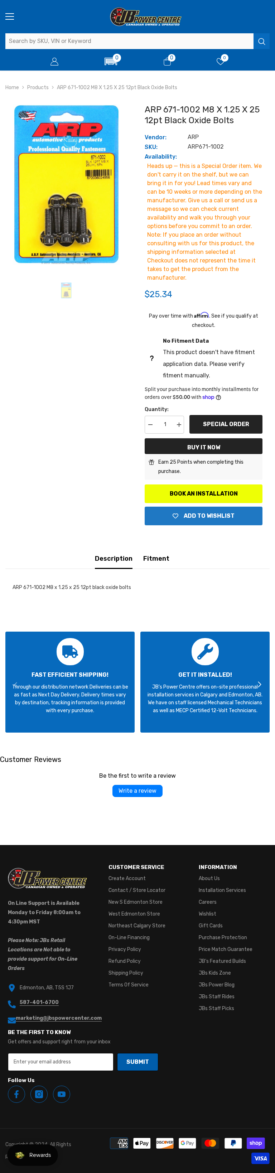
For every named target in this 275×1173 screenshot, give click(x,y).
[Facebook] (16, 1094)
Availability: (161, 156)
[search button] (262, 41)
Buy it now (203, 447)
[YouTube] (61, 1094)
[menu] (9, 16)
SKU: (151, 147)
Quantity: (157, 409)
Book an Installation (204, 493)
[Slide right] (259, 685)
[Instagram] (39, 1094)
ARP (193, 137)
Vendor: (156, 137)
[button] (111, 61)
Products (38, 88)
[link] (70, 682)
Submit (137, 1061)
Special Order (226, 424)
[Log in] (54, 62)
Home (12, 88)
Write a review (137, 790)
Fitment (156, 559)
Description (113, 559)
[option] (66, 184)
